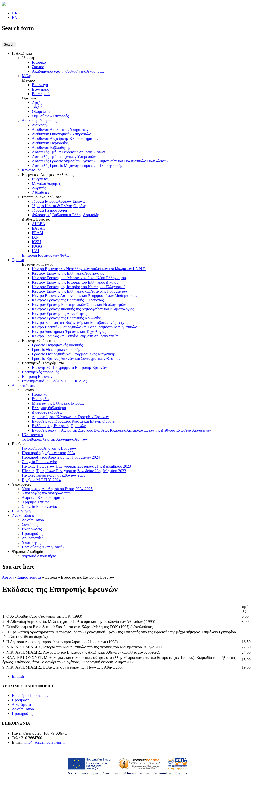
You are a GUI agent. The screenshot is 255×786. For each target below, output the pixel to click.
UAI (35, 251)
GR (15, 13)
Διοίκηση (39, 125)
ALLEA (38, 224)
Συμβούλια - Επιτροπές (50, 116)
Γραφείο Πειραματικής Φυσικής (57, 345)
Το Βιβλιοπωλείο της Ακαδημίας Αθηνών (55, 439)
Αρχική (8, 577)
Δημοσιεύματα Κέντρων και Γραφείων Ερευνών (70, 417)
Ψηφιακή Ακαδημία (27, 551)
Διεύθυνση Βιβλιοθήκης (51, 147)
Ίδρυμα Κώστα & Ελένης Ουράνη (59, 206)
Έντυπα (28, 390)
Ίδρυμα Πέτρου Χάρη (49, 210)
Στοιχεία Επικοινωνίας (39, 462)
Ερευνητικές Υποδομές (40, 372)
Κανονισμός (31, 170)
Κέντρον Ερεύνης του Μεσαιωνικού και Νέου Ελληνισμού (79, 278)
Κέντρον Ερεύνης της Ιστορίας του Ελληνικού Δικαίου (75, 282)
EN (14, 17)
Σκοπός (38, 67)
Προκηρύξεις (32, 533)
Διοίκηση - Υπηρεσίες (39, 120)
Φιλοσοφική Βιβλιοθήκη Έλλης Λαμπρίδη (65, 215)
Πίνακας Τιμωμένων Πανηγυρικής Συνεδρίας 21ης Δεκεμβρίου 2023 (76, 466)
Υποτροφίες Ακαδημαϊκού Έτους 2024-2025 (57, 489)
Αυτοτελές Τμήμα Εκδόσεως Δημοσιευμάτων (68, 152)
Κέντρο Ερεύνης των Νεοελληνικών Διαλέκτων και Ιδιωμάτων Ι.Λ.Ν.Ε (89, 269)
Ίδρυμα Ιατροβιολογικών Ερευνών (59, 201)
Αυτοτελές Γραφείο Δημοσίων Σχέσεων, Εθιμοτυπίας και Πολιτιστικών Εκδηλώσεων (100, 161)
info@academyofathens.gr (45, 742)
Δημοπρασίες (32, 538)
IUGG (37, 246)
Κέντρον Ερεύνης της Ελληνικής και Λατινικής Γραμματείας (80, 291)
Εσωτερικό (41, 94)
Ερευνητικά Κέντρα (37, 264)
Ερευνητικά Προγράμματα (43, 363)
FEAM (37, 233)
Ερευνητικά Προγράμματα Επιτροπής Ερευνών (69, 367)
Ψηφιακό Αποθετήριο (39, 556)
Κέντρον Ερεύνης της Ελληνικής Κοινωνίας (66, 318)
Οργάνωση (30, 98)
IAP (35, 237)
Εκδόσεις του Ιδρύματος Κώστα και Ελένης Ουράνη (73, 421)
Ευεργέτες (40, 179)
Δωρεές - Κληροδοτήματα (43, 497)
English (18, 676)
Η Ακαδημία (22, 53)
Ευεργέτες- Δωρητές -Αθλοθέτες (48, 174)
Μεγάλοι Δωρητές (46, 183)
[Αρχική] (4, 4)
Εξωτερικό (40, 89)
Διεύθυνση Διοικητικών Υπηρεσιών (60, 129)
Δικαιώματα (21, 704)
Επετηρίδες (41, 399)
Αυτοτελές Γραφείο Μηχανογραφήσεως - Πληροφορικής (77, 165)
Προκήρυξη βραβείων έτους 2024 (48, 453)
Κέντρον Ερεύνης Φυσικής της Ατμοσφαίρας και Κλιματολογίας (83, 309)
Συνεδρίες (30, 524)
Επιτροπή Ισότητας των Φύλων (46, 255)
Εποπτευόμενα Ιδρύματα (41, 197)
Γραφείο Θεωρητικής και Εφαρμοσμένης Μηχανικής (73, 354)
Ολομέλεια (41, 111)
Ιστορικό (39, 62)
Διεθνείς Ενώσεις (36, 219)
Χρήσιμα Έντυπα (35, 502)
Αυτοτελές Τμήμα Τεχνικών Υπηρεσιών (64, 156)
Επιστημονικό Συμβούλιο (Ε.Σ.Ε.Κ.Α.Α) (54, 381)
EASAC (38, 228)
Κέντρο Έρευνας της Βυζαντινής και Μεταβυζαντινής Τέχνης (80, 322)
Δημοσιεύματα (23, 385)
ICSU (36, 242)
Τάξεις (37, 107)
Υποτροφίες (21, 484)
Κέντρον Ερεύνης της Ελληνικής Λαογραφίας (68, 273)
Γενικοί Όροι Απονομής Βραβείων (49, 448)
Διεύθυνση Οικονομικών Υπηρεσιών (61, 134)
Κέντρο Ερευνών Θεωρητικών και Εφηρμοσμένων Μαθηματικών (84, 327)
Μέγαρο (28, 80)
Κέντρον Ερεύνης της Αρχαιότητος (59, 313)
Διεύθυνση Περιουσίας (50, 143)
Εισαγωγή (40, 85)
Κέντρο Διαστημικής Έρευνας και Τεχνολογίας (69, 331)
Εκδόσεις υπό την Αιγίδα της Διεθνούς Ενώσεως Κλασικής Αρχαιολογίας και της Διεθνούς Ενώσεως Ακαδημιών (121, 430)
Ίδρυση (28, 58)
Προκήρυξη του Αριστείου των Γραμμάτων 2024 (61, 457)
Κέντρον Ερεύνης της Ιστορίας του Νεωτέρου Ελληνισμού (78, 287)
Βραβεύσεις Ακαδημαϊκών (43, 547)
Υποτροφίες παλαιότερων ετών (46, 493)
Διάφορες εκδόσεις (47, 412)
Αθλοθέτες (40, 192)
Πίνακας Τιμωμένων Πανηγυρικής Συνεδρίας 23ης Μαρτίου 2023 (74, 471)
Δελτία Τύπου (33, 520)
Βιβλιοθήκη (21, 511)
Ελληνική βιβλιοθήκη (49, 408)
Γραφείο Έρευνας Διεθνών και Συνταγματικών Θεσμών (76, 358)
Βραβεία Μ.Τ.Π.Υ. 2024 (41, 480)
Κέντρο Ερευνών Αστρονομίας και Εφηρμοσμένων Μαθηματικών (84, 296)
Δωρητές (39, 188)
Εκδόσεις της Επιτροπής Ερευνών (59, 426)
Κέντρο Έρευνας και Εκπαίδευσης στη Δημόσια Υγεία (75, 336)
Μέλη (26, 76)
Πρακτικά (39, 394)
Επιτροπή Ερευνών (37, 376)
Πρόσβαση (20, 700)
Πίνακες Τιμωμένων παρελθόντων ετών (53, 475)
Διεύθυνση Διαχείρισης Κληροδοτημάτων (65, 138)
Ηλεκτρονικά (32, 435)
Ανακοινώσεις (23, 515)
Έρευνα (18, 260)
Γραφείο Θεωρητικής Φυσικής (56, 349)
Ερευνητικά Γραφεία (38, 340)
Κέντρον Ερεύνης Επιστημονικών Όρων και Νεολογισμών (79, 304)
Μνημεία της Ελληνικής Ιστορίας (58, 403)
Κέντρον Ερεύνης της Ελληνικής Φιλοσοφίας (68, 300)
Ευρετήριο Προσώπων (30, 695)
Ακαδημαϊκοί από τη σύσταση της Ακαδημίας (68, 71)
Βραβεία (18, 444)
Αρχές (37, 102)
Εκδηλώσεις (32, 529)
